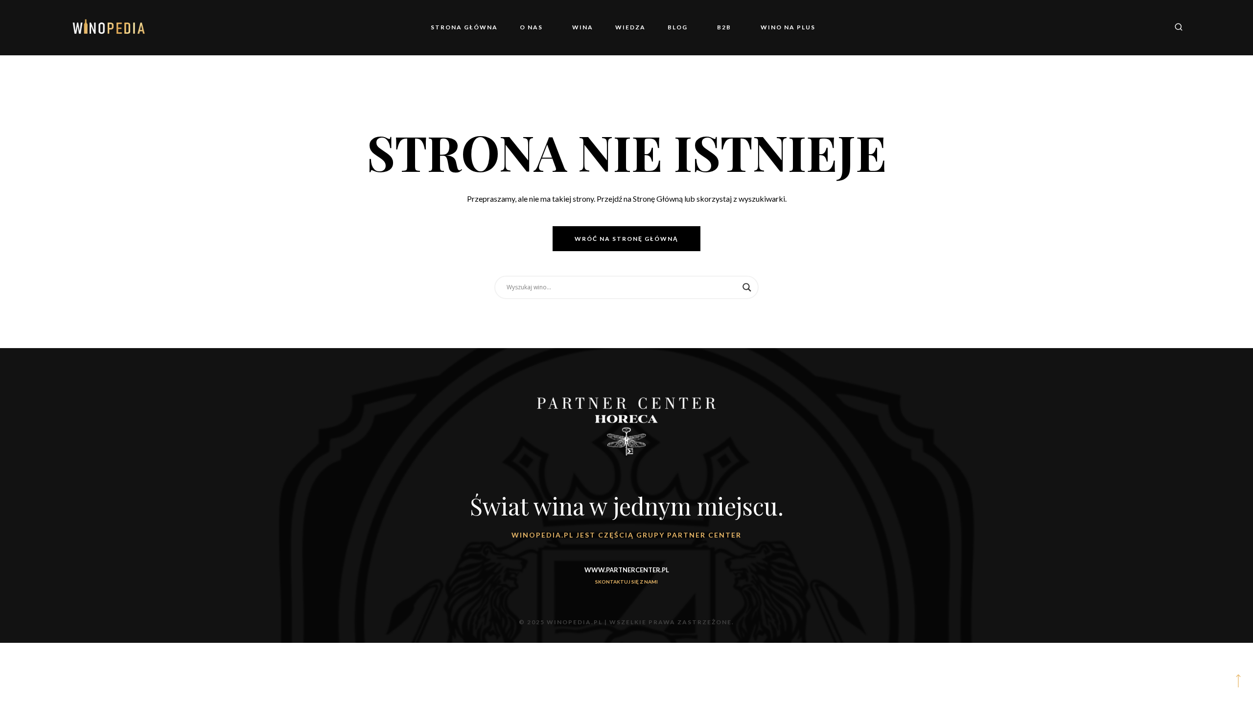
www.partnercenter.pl (626, 570)
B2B (709, 27)
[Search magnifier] (747, 287)
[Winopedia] (109, 27)
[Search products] (1175, 27)
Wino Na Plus (758, 27)
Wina (597, 27)
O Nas (560, 27)
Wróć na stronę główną (626, 238)
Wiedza (638, 27)
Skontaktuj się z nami (626, 582)
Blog (678, 27)
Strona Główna (500, 27)
